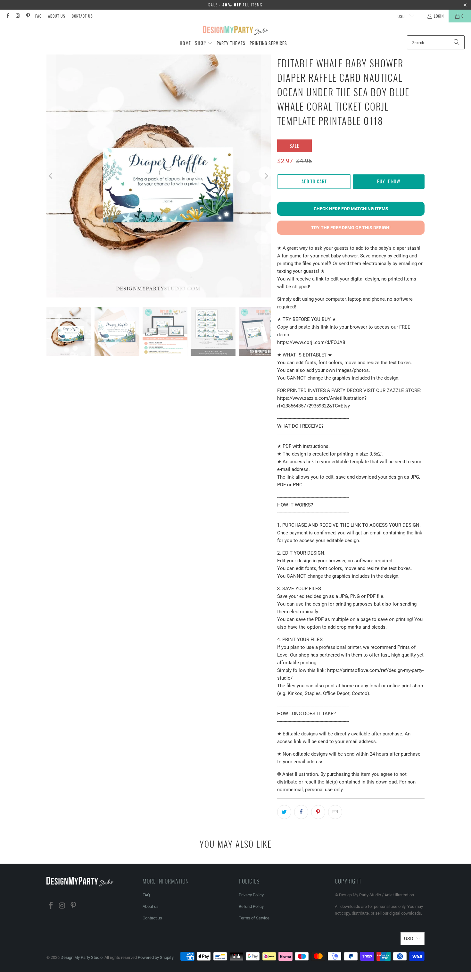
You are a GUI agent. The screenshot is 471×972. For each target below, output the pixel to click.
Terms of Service (254, 918)
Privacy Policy (251, 894)
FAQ (38, 16)
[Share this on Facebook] (301, 812)
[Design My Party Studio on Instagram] (17, 16)
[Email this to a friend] (335, 812)
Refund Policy (251, 906)
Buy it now (388, 181)
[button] (203, 43)
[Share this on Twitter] (284, 812)
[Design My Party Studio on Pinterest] (27, 16)
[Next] (266, 175)
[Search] (457, 42)
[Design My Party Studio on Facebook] (7, 16)
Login (439, 16)
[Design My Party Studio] (236, 30)
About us (56, 16)
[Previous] (51, 175)
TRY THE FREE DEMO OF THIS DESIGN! (351, 227)
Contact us (82, 16)
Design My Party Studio (82, 957)
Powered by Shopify (156, 957)
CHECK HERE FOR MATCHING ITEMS (351, 208)
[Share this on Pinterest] (318, 812)
